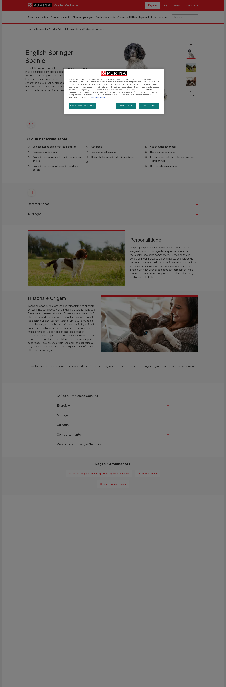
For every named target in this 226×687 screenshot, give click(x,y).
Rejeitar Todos (126, 106)
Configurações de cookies (82, 106)
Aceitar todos (149, 106)
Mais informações (98, 97)
